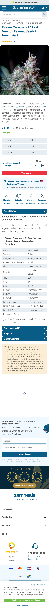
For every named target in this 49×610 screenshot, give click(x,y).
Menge (39, 161)
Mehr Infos (41, 188)
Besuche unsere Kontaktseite (34, 557)
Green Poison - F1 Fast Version (29, 225)
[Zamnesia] (23, 8)
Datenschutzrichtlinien (37, 585)
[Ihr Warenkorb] (46, 8)
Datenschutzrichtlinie (8, 461)
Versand (30, 128)
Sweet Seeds (18, 106)
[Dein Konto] (43, 8)
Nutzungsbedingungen (27, 461)
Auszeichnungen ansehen (24, 485)
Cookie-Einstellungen (24, 605)
